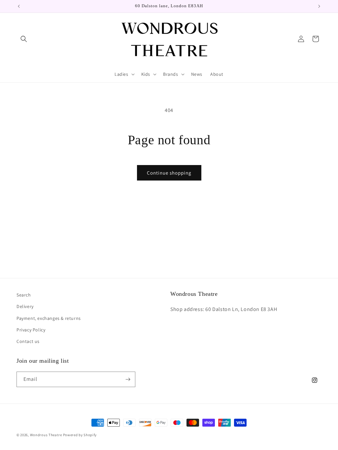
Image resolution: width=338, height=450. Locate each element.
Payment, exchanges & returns (49, 318)
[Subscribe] (127, 379)
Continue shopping (169, 173)
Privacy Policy (31, 330)
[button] (24, 39)
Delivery (25, 306)
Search (24, 295)
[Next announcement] (319, 6)
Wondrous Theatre (46, 435)
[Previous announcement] (19, 6)
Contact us (28, 341)
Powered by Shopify (80, 435)
